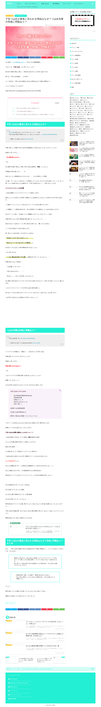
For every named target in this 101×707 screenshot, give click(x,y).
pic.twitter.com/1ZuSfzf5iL (28, 338)
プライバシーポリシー (31, 3)
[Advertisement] (35, 313)
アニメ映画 (75, 63)
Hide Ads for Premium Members (27, 6)
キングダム (92, 104)
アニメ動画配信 (76, 55)
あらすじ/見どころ (77, 79)
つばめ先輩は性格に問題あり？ (25, 111)
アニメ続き (75, 67)
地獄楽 (72, 122)
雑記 (73, 87)
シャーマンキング (89, 106)
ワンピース (90, 114)
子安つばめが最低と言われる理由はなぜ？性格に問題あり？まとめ (35, 114)
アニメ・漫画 (9, 15)
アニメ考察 (75, 71)
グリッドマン (73, 106)
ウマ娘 (78, 104)
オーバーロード (85, 104)
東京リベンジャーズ (74, 124)
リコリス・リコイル (82, 114)
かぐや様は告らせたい (20, 15)
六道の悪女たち (85, 120)
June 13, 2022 (29, 139)
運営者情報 (56, 3)
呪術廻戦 (92, 120)
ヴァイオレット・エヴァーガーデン (77, 116)
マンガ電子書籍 (76, 83)
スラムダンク (89, 108)
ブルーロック (73, 114)
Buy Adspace (79, 3)
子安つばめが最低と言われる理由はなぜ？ (28, 108)
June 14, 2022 (36, 343)
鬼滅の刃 (72, 133)
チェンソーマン (74, 112)
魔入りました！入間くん (81, 133)
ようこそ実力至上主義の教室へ (76, 102)
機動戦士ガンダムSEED (85, 124)
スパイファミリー (74, 108)
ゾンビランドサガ (89, 110)
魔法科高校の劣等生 (74, 135)
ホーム (19, 3)
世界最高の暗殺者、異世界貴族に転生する (78, 118)
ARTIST (74, 43)
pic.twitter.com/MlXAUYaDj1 (49, 134)
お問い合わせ (45, 3)
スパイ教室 (82, 108)
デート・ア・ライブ (82, 112)
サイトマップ (67, 3)
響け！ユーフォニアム (86, 131)
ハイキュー (91, 112)
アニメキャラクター (77, 51)
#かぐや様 (11, 132)
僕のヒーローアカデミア (75, 120)
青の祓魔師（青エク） (75, 131)
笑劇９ (10, 3)
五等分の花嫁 (91, 118)
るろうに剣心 (87, 102)
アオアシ (72, 104)
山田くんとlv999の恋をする (81, 122)
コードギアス (81, 106)
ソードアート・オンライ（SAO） (77, 110)
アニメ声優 (75, 59)
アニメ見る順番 (76, 75)
